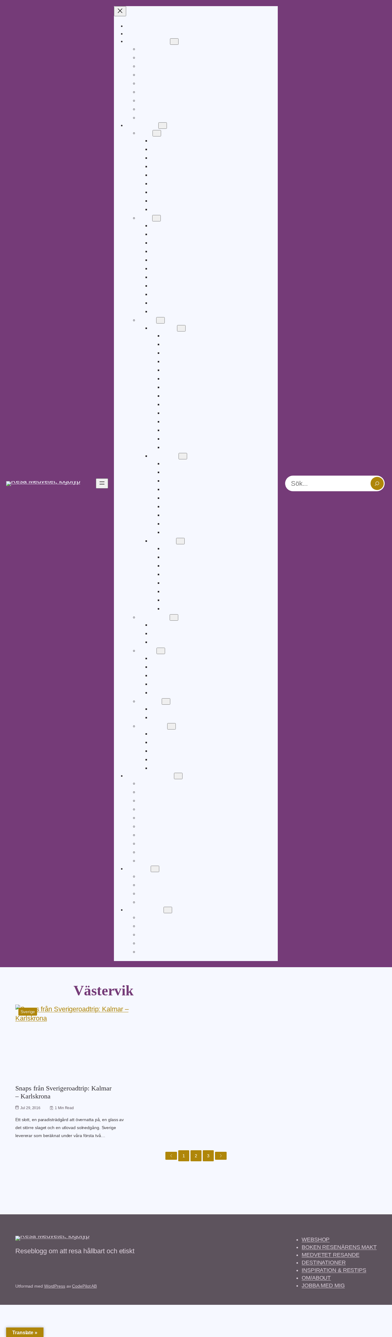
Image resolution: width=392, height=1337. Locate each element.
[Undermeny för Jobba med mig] (168, 910)
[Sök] (377, 483)
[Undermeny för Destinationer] (162, 125)
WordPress (54, 1286)
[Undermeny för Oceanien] (166, 701)
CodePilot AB (84, 1286)
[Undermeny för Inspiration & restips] (178, 776)
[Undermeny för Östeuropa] (180, 541)
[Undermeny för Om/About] (155, 868)
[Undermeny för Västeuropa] (183, 456)
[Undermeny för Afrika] (157, 133)
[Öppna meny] (102, 483)
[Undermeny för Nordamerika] (174, 617)
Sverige (28, 1011)
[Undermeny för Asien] (156, 218)
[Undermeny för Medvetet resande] (174, 41)
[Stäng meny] (120, 11)
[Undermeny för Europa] (160, 320)
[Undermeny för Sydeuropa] (181, 328)
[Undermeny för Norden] (160, 651)
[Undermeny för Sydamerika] (171, 726)
